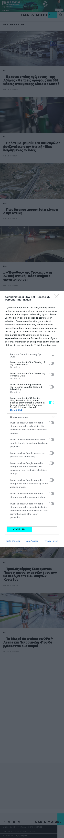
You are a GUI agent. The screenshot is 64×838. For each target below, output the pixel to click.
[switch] (51, 363)
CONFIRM (19, 529)
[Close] (57, 297)
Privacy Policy (50, 541)
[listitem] (32, 355)
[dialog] (32, 419)
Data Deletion (13, 541)
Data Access (32, 541)
